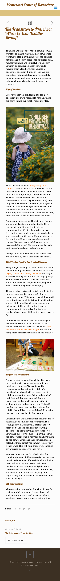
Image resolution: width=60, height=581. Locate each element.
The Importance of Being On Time (19, 533)
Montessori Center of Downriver (30, 4)
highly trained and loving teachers (23, 273)
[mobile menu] (55, 7)
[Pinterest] (30, 569)
